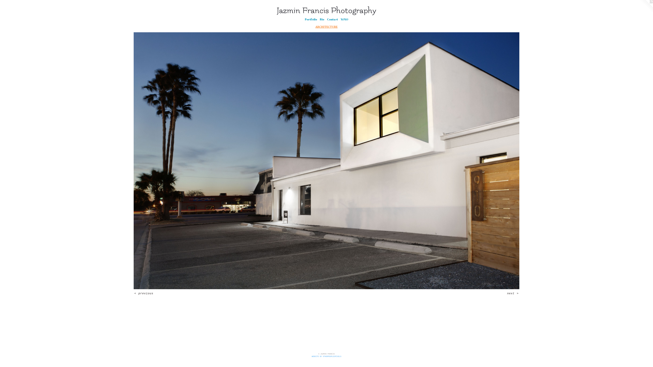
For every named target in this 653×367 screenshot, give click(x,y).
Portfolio (311, 19)
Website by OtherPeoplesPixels (326, 356)
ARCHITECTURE (326, 27)
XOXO (344, 19)
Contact (332, 19)
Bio (322, 19)
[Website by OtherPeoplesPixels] (646, 7)
